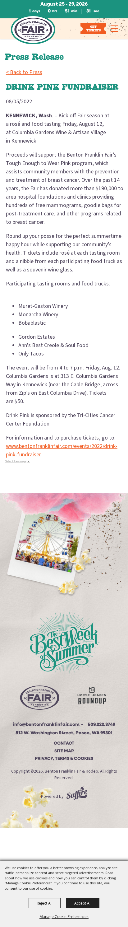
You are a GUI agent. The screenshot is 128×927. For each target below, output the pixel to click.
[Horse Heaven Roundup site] (92, 697)
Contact (64, 743)
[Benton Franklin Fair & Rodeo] (33, 30)
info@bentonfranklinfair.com (46, 724)
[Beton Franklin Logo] (39, 699)
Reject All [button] (45, 903)
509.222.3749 (101, 724)
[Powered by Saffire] (76, 796)
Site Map (64, 751)
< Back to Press (24, 72)
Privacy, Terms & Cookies (64, 758)
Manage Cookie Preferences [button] (64, 916)
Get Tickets (93, 28)
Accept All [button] (82, 903)
